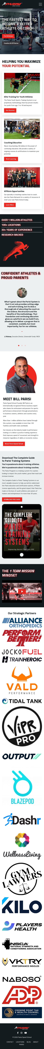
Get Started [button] (10, 110)
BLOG (29, 1042)
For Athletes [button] (8, 36)
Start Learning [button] (11, 159)
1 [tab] (19, 346)
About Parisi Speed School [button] (14, 444)
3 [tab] (25, 346)
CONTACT (10, 1042)
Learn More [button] (10, 205)
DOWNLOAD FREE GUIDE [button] (12, 499)
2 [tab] (22, 346)
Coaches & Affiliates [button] (11, 43)
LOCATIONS (20, 1042)
